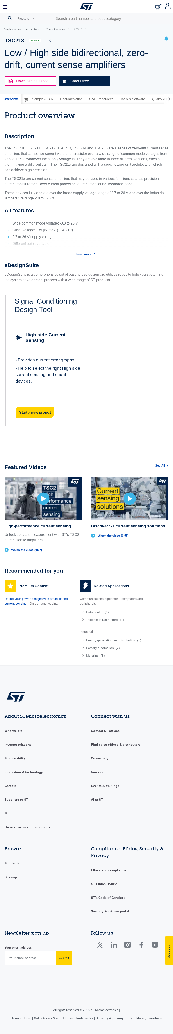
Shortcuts (12, 863)
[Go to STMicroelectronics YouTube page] (155, 946)
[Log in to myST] (168, 6)
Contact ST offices (105, 731)
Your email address (18, 947)
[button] (5, 6)
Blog (8, 813)
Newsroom (99, 772)
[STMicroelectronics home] (86, 6)
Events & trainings (105, 786)
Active (35, 40)
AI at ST (97, 799)
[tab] (10, 99)
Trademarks (84, 1018)
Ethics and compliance (108, 870)
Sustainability (15, 758)
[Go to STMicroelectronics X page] (101, 946)
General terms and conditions (27, 827)
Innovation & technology (24, 772)
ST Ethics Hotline (104, 884)
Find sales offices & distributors (116, 744)
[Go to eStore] (159, 7)
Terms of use (21, 1018)
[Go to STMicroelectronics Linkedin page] (114, 946)
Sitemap (11, 877)
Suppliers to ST (16, 799)
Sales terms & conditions (53, 1018)
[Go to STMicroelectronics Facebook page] (141, 946)
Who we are (13, 731)
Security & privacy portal (110, 911)
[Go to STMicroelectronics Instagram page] (127, 946)
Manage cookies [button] (148, 1018)
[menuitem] (113, 612)
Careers (10, 786)
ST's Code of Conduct (108, 897)
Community (100, 758)
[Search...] (10, 18)
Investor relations (18, 744)
